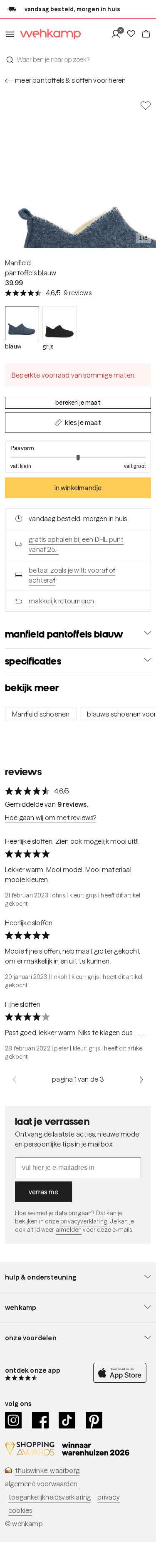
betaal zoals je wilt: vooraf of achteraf (72, 575)
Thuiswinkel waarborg (47, 1470)
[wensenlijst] (133, 34)
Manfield (18, 263)
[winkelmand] (146, 34)
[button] (78, 456)
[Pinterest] (94, 1420)
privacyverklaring (83, 1221)
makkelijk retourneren (61, 601)
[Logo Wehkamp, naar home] (48, 34)
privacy (108, 1497)
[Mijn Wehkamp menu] (118, 34)
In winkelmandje (78, 488)
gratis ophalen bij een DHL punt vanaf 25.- (76, 544)
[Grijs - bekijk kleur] (59, 323)
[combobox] (78, 59)
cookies (20, 1510)
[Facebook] (40, 1420)
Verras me (43, 1192)
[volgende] (141, 1079)
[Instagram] (13, 1420)
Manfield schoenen (40, 714)
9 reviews (78, 293)
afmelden (69, 1229)
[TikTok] (67, 1420)
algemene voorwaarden (41, 1484)
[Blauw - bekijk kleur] (22, 323)
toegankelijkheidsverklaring (49, 1497)
